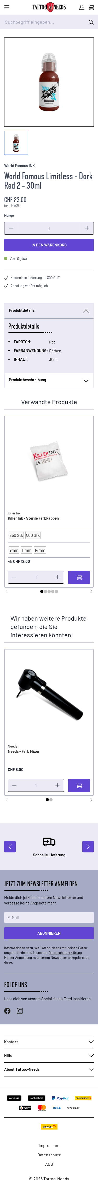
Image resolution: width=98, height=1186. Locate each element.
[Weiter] (91, 591)
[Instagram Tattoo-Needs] (20, 1011)
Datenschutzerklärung (65, 953)
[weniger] (10, 228)
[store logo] (49, 7)
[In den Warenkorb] (79, 577)
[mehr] (87, 228)
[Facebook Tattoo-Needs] (7, 1011)
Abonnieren (49, 933)
